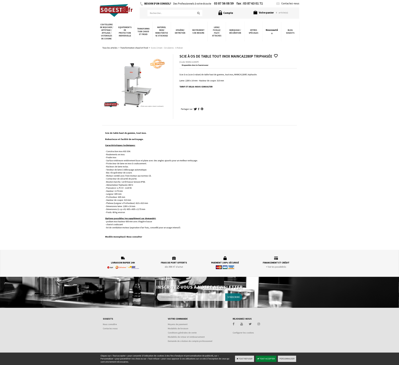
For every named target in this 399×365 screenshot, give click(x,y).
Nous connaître (110, 324)
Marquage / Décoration (235, 31)
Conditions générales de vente (182, 332)
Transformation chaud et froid (143, 31)
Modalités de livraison (178, 328)
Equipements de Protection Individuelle (125, 31)
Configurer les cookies (243, 332)
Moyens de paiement (177, 324)
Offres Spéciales (253, 31)
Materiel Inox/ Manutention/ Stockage (161, 31)
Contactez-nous (110, 328)
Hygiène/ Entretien (180, 31)
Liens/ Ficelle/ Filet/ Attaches (216, 31)
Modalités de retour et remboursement (186, 336)
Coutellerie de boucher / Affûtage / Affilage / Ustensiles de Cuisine (106, 31)
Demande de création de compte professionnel (190, 341)
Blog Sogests (290, 31)
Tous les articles (110, 47)
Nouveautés (272, 31)
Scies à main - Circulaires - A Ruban (167, 47)
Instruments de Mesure (198, 31)
